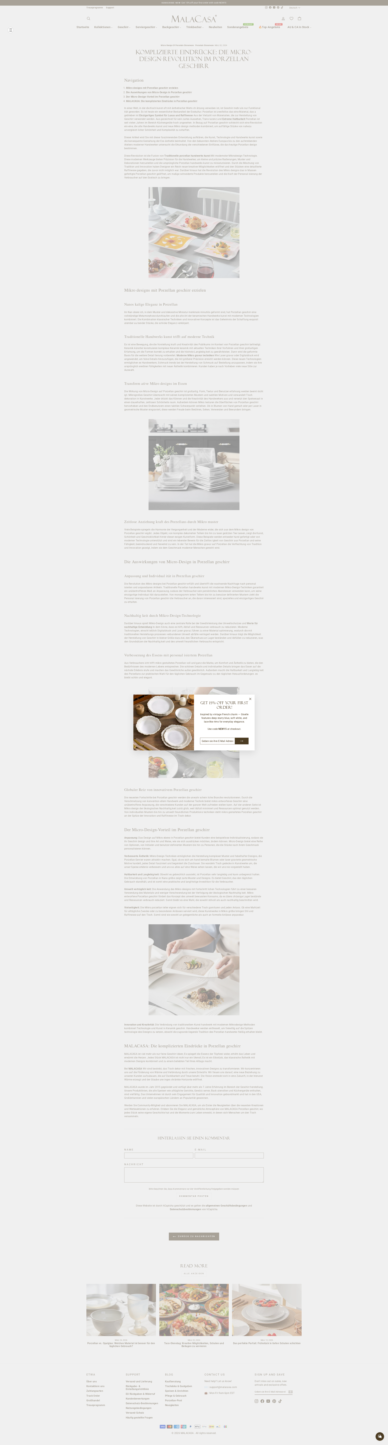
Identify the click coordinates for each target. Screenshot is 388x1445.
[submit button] (242, 741)
